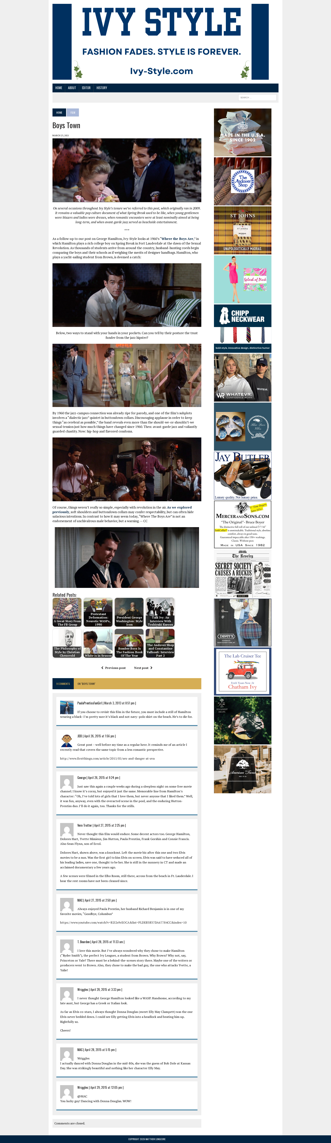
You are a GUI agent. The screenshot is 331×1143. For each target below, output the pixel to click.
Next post (141, 668)
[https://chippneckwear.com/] (242, 350)
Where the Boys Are (177, 238)
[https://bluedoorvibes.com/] (242, 448)
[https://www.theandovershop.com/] (242, 203)
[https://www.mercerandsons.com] (242, 546)
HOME (58, 87)
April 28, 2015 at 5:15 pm (100, 1049)
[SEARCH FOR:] (257, 97)
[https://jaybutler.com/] (242, 497)
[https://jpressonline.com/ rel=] (242, 154)
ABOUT (72, 87)
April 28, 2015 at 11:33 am (107, 942)
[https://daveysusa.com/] (242, 644)
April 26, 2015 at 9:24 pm (103, 777)
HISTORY (102, 87)
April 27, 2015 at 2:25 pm (109, 825)
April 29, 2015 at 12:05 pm (106, 1087)
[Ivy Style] (160, 42)
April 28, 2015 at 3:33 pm (105, 989)
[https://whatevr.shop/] (242, 399)
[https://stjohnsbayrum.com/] (242, 252)
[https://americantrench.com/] (242, 791)
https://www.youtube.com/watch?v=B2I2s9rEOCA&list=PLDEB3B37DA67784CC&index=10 (123, 922)
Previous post (115, 668)
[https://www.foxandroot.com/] (242, 742)
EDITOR (86, 87)
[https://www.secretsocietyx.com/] (242, 595)
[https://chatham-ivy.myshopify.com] (242, 693)
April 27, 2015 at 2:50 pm (100, 900)
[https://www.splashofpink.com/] (242, 301)
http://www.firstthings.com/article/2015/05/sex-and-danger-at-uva (107, 758)
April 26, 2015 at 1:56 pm (99, 736)
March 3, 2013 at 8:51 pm (119, 703)
